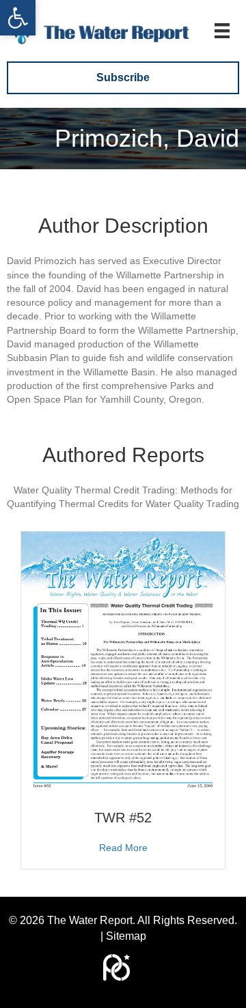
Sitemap (126, 936)
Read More (123, 847)
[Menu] (222, 31)
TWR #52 (123, 817)
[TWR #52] (123, 662)
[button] (18, 17)
